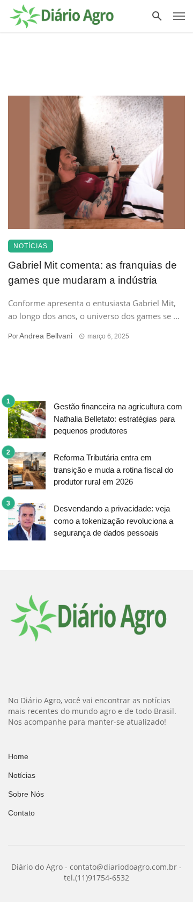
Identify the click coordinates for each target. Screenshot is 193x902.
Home (18, 756)
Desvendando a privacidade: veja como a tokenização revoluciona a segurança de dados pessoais (113, 520)
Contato (21, 813)
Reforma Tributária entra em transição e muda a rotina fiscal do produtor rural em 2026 (113, 469)
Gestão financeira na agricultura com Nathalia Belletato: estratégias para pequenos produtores (118, 418)
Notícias (30, 246)
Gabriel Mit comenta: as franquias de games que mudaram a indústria (92, 272)
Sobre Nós (26, 794)
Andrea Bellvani (45, 335)
